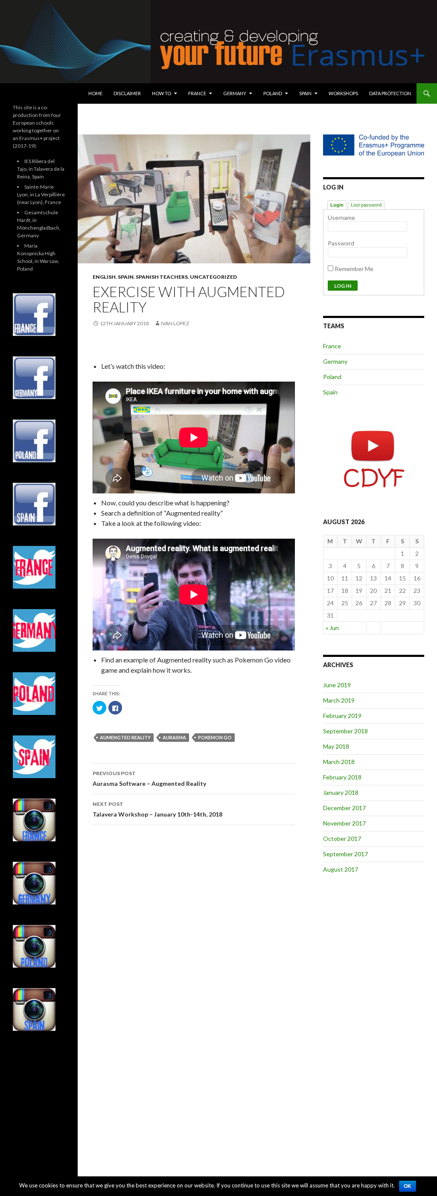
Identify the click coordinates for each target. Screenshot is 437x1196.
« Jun (332, 627)
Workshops (343, 93)
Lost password (366, 204)
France (197, 93)
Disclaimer (127, 93)
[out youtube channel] (373, 458)
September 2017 (345, 854)
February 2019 (342, 715)
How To (161, 93)
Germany (234, 93)
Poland (272, 93)
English (104, 277)
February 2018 (342, 777)
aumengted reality (125, 737)
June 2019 (337, 684)
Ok (407, 1186)
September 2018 (345, 731)
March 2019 (339, 700)
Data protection (390, 93)
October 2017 (342, 838)
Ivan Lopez (175, 323)
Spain (305, 93)
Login (337, 204)
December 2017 (344, 807)
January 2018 (340, 792)
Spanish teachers (162, 277)
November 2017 (344, 823)
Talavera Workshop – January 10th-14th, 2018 (157, 809)
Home (95, 93)
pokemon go (215, 737)
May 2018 (336, 746)
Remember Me (353, 268)
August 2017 (340, 869)
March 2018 (339, 761)
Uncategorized (213, 277)
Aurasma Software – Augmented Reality (149, 778)
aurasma (174, 737)
